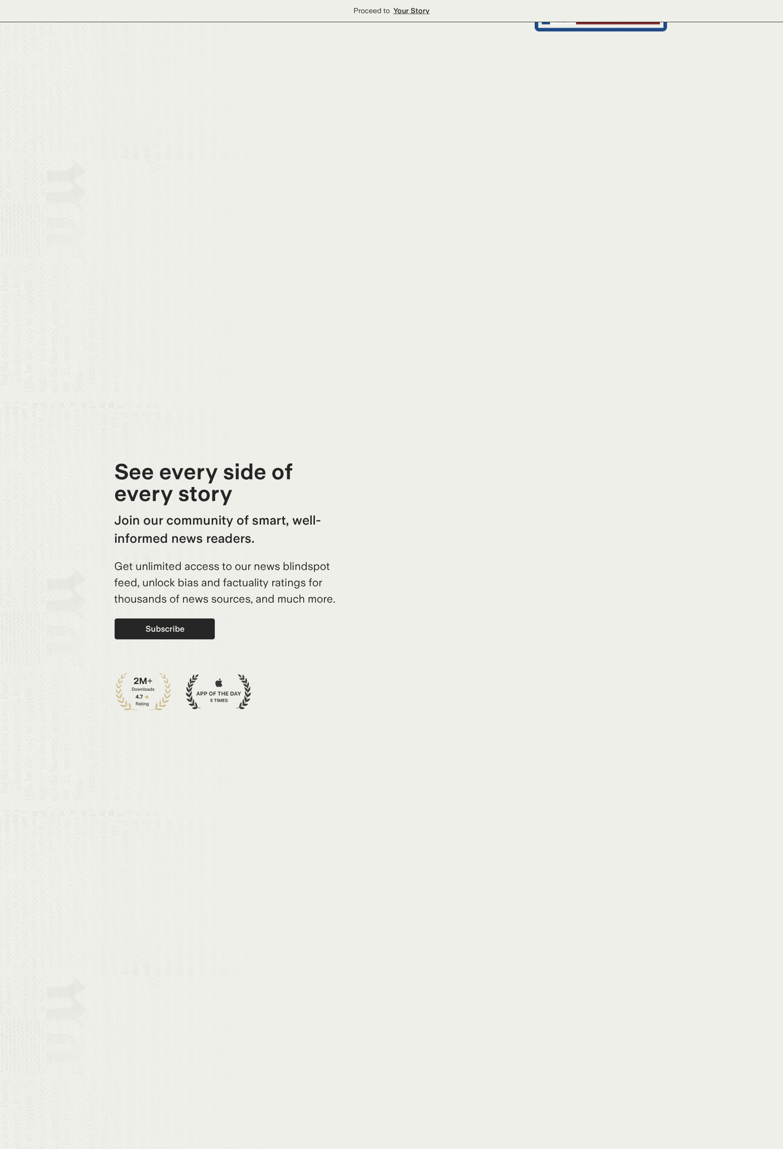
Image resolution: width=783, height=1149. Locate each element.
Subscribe (164, 628)
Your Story (411, 10)
